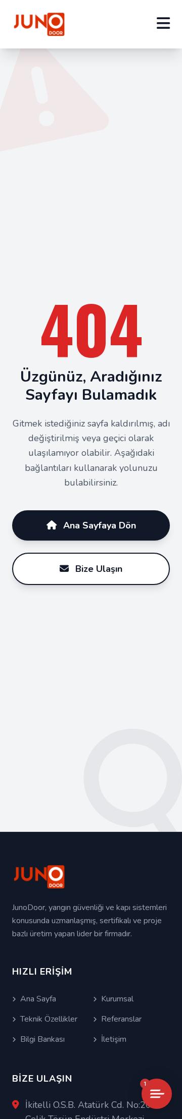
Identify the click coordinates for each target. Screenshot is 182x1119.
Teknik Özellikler (48, 1019)
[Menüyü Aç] (163, 24)
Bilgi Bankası (42, 1039)
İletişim (113, 1039)
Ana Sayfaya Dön (98, 525)
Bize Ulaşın (97, 569)
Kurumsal (117, 998)
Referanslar (121, 1019)
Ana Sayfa (38, 998)
